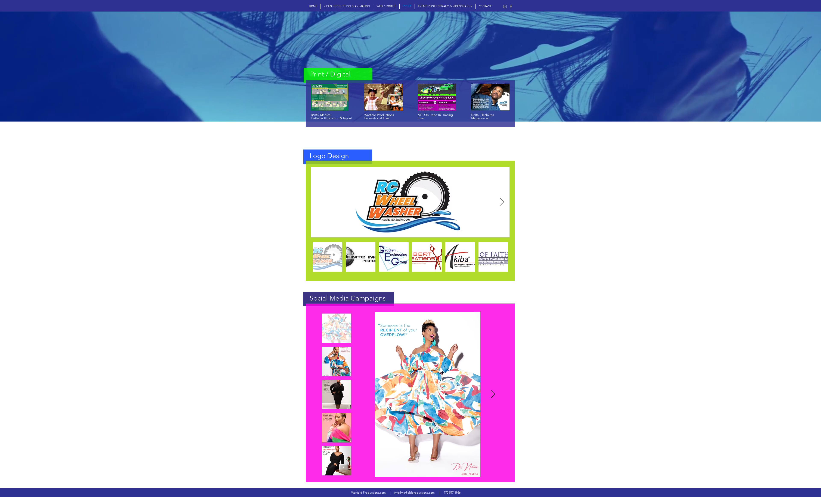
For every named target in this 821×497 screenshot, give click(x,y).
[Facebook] (511, 6)
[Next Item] (502, 202)
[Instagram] (505, 6)
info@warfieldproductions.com (414, 492)
